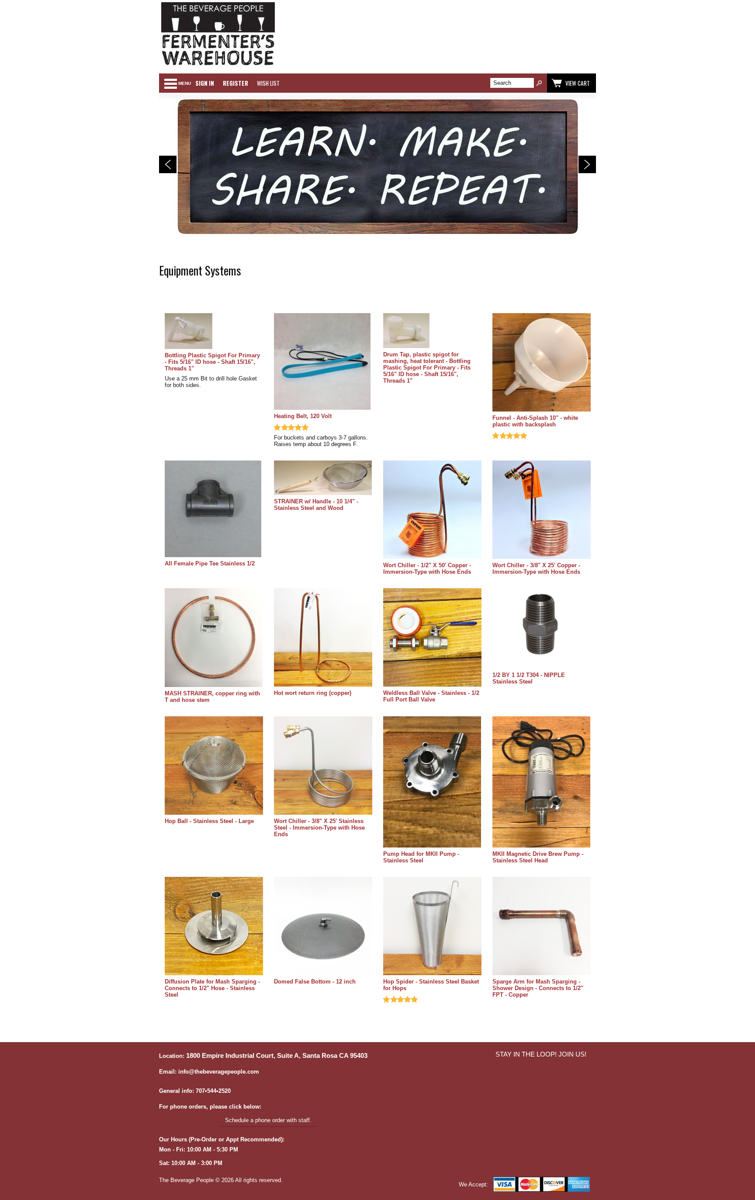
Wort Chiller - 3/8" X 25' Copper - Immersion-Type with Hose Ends (536, 568)
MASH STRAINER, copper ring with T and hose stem (212, 696)
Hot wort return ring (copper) (312, 693)
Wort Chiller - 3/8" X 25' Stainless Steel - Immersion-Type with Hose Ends (319, 827)
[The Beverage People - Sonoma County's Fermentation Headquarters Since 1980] (218, 66)
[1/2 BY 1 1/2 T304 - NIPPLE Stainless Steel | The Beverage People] (541, 629)
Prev (168, 164)
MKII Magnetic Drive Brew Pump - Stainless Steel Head (537, 857)
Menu (184, 83)
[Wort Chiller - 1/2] (432, 510)
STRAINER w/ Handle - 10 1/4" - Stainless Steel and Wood (316, 504)
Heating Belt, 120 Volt (303, 416)
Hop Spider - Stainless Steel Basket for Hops (431, 984)
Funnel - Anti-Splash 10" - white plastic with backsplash (535, 421)
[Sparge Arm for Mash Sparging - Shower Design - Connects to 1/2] (541, 927)
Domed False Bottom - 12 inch (315, 981)
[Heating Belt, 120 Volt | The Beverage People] (323, 362)
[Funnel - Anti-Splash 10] (541, 363)
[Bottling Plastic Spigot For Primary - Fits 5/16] (214, 331)
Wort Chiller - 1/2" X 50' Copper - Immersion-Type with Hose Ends (427, 568)
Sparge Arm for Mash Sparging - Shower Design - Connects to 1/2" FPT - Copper (537, 988)
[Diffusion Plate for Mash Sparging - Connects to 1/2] (214, 927)
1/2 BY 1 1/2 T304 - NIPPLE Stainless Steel (528, 678)
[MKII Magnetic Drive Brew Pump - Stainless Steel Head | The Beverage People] (541, 782)
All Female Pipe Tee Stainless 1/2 (210, 563)
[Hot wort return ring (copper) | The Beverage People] (323, 638)
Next (587, 164)
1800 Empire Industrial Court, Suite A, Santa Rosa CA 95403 (276, 1055)
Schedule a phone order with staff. (268, 1120)
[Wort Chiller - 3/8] (541, 510)
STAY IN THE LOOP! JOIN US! (540, 1054)
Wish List (268, 83)
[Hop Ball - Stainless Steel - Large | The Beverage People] (214, 766)
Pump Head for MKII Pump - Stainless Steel (421, 857)
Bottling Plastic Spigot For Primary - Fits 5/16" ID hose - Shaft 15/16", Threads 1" (212, 362)
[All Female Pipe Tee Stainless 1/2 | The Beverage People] (214, 509)
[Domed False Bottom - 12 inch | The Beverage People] (323, 927)
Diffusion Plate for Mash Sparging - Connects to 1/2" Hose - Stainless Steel (212, 988)
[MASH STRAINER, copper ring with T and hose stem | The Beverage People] (214, 638)
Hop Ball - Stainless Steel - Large (209, 821)
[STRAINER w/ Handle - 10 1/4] (323, 478)
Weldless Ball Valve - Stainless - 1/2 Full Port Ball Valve (431, 696)
